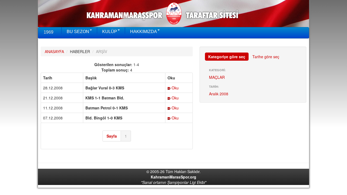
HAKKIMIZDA (143, 31)
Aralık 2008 (218, 93)
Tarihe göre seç (265, 56)
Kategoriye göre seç (226, 56)
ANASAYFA (54, 51)
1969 (48, 32)
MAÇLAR (217, 77)
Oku (175, 87)
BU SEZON (78, 31)
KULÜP (109, 31)
